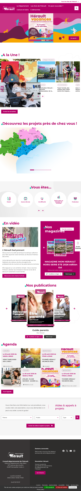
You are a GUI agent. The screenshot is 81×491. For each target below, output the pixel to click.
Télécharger (68, 274)
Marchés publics (74, 485)
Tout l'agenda (7, 391)
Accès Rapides (78, 247)
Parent (9, 202)
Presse (67, 485)
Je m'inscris (40, 473)
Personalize (72, 487)
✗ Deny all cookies (61, 487)
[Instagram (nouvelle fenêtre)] (74, 451)
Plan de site (45, 485)
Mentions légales (53, 485)
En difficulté (42, 202)
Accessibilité (61, 485)
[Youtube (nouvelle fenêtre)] (71, 451)
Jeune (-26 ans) (25, 202)
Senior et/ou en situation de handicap (58, 202)
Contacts (38, 485)
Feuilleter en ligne (53, 274)
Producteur (75, 202)
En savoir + (74, 38)
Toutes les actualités (9, 111)
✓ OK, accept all (49, 487)
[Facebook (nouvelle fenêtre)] (63, 451)
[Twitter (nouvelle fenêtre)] (67, 451)
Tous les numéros (67, 229)
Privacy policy (40, 489)
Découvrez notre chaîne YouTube (14, 276)
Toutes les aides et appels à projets (39, 425)
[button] (23, 6)
